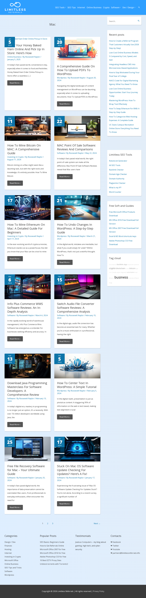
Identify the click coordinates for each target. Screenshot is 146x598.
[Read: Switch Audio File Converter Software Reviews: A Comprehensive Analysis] (77, 286)
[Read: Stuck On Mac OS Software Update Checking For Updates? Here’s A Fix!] (77, 449)
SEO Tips (72, 7)
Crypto (106, 7)
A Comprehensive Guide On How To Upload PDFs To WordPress (76, 70)
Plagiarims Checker (117, 183)
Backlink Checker (116, 169)
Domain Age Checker (118, 174)
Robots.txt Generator (118, 161)
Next (97, 523)
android (136, 264)
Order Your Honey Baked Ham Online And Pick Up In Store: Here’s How (25, 49)
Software (115, 7)
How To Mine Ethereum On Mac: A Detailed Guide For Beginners (26, 228)
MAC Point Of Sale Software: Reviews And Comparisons (76, 147)
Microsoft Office (11, 560)
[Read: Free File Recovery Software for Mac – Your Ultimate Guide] (28, 449)
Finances (8, 545)
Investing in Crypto (15, 157)
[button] (139, 7)
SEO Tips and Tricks (13, 567)
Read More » (15, 83)
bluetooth (131, 264)
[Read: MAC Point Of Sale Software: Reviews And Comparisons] (77, 128)
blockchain (120, 268)
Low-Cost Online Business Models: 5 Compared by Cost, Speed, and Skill (123, 56)
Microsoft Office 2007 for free (52, 549)
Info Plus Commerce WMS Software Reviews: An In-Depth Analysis (25, 308)
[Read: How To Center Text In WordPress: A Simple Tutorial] (77, 366)
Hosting (8, 549)
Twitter (116, 545)
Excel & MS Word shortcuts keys (122, 236)
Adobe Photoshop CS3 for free (53, 556)
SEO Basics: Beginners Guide (52, 542)
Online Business (94, 7)
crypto (112, 268)
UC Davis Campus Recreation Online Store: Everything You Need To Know (124, 128)
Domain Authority (116, 178)
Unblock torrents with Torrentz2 (54, 564)
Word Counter (115, 192)
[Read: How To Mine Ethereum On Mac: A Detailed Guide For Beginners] (28, 207)
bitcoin (132, 268)
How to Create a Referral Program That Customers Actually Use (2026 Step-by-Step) (124, 44)
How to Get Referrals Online (52, 545)
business (121, 277)
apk (137, 268)
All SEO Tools (114, 165)
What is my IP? (115, 187)
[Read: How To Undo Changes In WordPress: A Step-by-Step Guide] (77, 207)
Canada (114, 272)
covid (127, 268)
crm (110, 272)
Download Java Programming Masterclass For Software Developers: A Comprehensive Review (27, 389)
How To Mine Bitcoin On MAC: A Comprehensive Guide (24, 149)
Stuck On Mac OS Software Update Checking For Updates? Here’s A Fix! (75, 470)
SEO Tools (59, 7)
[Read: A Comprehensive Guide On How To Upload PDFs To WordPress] (77, 49)
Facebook (117, 542)
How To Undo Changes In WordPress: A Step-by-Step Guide (75, 228)
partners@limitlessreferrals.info (126, 553)
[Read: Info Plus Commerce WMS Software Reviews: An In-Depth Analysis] (28, 286)
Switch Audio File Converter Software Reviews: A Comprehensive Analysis (75, 308)
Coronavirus (112, 264)
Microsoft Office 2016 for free (52, 553)
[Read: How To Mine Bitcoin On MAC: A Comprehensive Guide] (28, 128)
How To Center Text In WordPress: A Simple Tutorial (76, 385)
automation (131, 272)
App (125, 264)
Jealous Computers (83, 542)
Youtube (116, 549)
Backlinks (120, 264)
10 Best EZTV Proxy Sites (50, 560)
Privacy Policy (98, 591)
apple (118, 272)
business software (134, 278)
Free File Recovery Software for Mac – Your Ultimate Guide (26, 470)
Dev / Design (128, 7)
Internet (81, 7)
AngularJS (123, 272)
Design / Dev (10, 542)
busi (136, 272)
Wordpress (61, 77)
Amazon (111, 278)
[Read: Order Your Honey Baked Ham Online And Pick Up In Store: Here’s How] (26, 38)
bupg (110, 283)
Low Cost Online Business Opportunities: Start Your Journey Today (123, 92)
